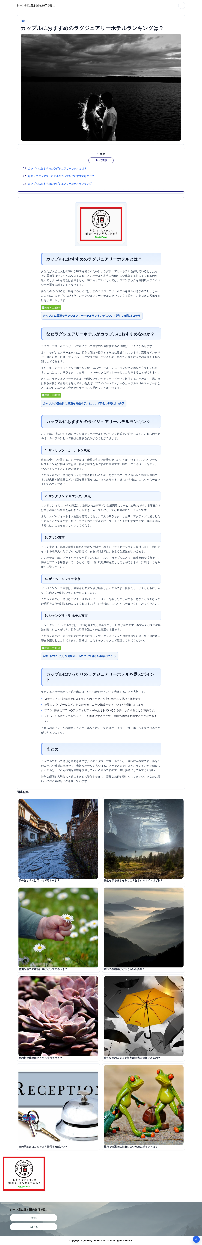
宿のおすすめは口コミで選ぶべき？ (39, 880)
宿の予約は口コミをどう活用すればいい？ (43, 1146)
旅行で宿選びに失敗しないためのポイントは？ (131, 1146)
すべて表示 (101, 160)
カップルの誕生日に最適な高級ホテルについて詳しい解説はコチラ (83, 403)
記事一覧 (34, 1226)
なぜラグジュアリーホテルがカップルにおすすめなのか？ (61, 176)
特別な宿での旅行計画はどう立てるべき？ (43, 969)
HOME (34, 1217)
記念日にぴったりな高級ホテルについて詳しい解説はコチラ (79, 656)
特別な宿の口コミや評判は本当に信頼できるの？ (132, 1057)
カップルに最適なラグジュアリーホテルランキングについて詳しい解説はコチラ (92, 315)
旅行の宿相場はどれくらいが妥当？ (124, 969)
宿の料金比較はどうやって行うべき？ (40, 1057)
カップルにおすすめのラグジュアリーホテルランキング (60, 183)
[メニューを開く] (181, 5)
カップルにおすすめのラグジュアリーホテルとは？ (57, 168)
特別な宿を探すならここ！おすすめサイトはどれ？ (133, 880)
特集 (23, 20)
